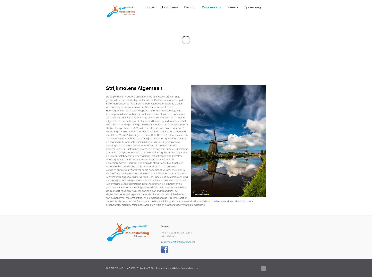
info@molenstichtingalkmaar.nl (178, 242)
